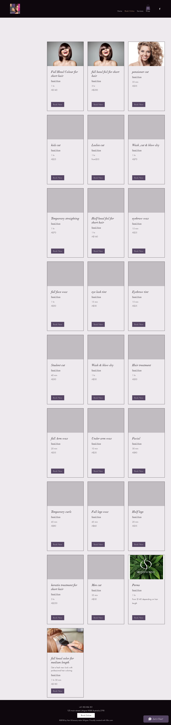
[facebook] (159, 9)
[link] (65, 74)
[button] (148, 7)
